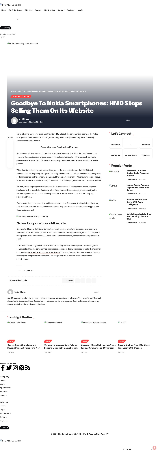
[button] (80, 22)
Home (2, 380)
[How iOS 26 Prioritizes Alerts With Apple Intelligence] (116, 204)
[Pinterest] (12, 19)
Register (3, 395)
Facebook (61, 147)
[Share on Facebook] (133, 120)
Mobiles (16, 96)
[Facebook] (1, 19)
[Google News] (6, 19)
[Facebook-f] (3, 368)
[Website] (101, 292)
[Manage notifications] (154, 448)
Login (2, 384)
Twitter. (74, 147)
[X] (4, 19)
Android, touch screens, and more (44, 252)
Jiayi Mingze (24, 119)
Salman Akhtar (132, 179)
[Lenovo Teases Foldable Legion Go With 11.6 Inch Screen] (116, 189)
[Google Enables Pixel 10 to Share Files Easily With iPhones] (135, 331)
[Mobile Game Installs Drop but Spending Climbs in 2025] (116, 218)
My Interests (5, 388)
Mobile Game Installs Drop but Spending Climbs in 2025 (139, 216)
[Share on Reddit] (82, 280)
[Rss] (17, 19)
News (26, 96)
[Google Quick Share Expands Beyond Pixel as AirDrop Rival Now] (24, 331)
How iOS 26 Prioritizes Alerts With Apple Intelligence (137, 202)
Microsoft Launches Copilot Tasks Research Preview (138, 173)
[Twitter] (9, 368)
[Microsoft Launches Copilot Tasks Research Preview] (116, 175)
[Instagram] (9, 19)
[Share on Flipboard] (140, 120)
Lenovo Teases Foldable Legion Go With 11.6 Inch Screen (138, 187)
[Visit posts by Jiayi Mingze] (10, 292)
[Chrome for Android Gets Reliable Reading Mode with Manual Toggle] (61, 331)
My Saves (3, 391)
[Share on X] (136, 120)
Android (30, 270)
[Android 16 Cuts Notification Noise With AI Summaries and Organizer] (98, 331)
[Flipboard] (14, 19)
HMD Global (60, 134)
